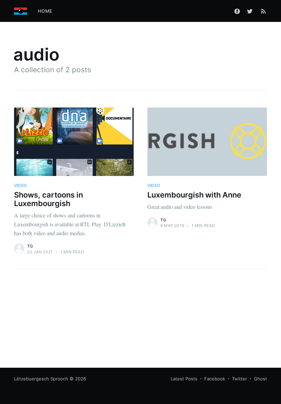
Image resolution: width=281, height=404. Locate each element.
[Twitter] (251, 11)
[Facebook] (237, 11)
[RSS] (263, 11)
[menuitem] (45, 11)
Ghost (260, 378)
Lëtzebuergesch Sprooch (41, 378)
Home (45, 11)
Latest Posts (184, 378)
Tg (30, 246)
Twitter (239, 378)
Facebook (214, 378)
